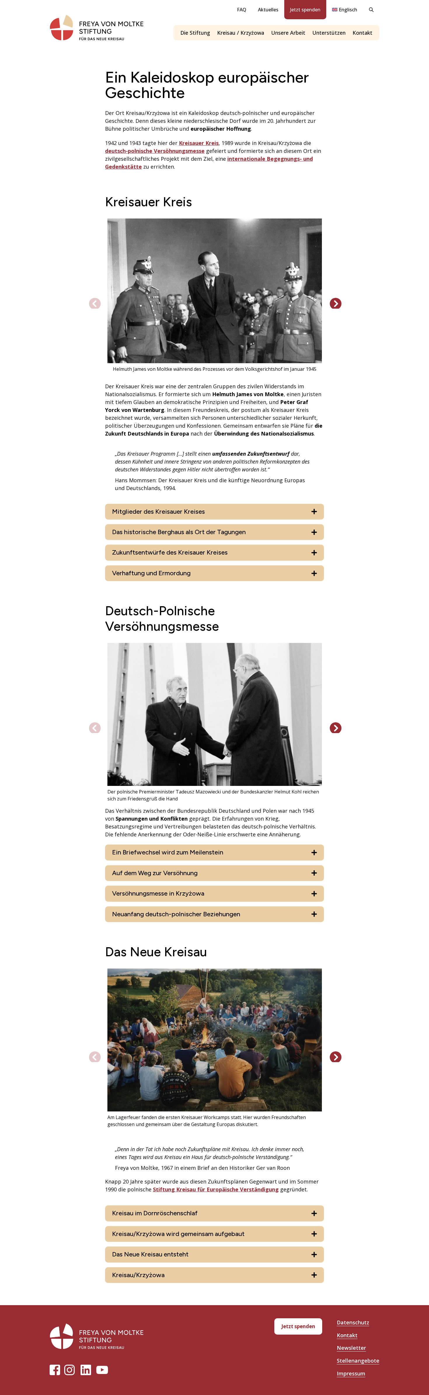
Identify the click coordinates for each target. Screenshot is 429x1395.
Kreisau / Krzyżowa (240, 32)
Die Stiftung (195, 32)
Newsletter (351, 1347)
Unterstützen (329, 32)
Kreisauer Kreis (199, 142)
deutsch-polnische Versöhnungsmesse (155, 150)
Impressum (351, 1373)
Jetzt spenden (305, 9)
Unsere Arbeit (288, 32)
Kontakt (362, 32)
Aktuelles (268, 9)
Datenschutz (353, 1322)
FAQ (241, 9)
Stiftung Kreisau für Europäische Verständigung (216, 1189)
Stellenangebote (358, 1360)
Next (333, 300)
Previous (92, 300)
